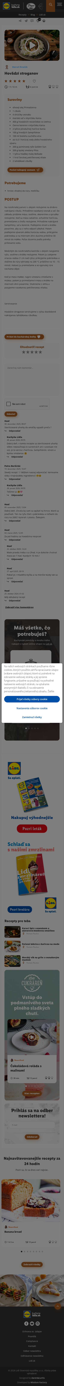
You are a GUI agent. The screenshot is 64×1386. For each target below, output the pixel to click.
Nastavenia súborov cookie (32, 708)
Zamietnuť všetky (32, 717)
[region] (32, 693)
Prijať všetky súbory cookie (32, 699)
